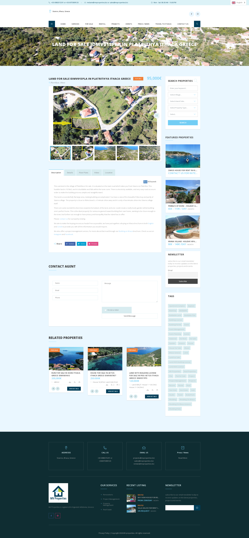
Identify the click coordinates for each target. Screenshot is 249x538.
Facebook (69, 234)
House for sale (175, 348)
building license (175, 320)
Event (186, 324)
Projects (116, 24)
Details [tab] (70, 172)
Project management (177, 381)
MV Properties (174, 371)
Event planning (175, 334)
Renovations (108, 495)
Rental (102, 24)
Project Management (111, 499)
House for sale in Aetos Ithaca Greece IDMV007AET (103, 374)
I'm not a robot (113, 310)
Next (157, 115)
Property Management (108, 504)
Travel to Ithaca (163, 24)
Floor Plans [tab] (83, 172)
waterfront (190, 395)
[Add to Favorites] (58, 389)
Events (129, 24)
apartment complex (177, 306)
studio (171, 395)
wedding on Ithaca (187, 399)
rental (180, 385)
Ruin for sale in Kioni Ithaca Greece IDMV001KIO (65, 374)
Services (75, 24)
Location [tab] (108, 172)
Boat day (172, 310)
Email (170, 270)
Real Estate (107, 510)
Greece (182, 343)
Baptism (191, 306)
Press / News (143, 24)
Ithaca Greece (174, 353)
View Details (74, 389)
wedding (172, 399)
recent (172, 385)
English (151, 223)
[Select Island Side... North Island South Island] (183, 102)
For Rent (183, 338)
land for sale (174, 357)
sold (193, 390)
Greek (59, 226)
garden (172, 343)
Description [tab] (56, 172)
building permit (175, 324)
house (190, 343)
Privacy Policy (104, 533)
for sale (193, 338)
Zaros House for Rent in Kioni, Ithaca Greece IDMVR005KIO (197, 170)
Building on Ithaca (125, 231)
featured (172, 338)
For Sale (89, 24)
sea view (172, 390)
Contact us (182, 24)
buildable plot (189, 315)
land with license (176, 367)
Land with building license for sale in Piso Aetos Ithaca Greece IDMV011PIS (143, 375)
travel (180, 395)
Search (182, 122)
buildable (183, 310)
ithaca (187, 348)
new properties (190, 371)
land (186, 353)
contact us (63, 219)
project (192, 376)
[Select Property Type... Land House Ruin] (183, 108)
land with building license (179, 362)
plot (170, 376)
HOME (63, 24)
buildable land (175, 315)
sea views (184, 390)
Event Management (176, 329)
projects (192, 381)
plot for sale (180, 376)
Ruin (188, 385)
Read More (182, 458)
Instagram (57, 234)
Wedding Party (175, 409)
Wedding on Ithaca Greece (180, 404)
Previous (53, 115)
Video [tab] (96, 172)
